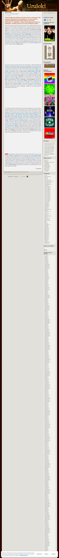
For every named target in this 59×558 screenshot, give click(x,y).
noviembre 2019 (46, 333)
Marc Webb (26, 116)
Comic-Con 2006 (46, 186)
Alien (45, 175)
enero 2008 (46, 488)
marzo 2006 (46, 512)
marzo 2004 (46, 538)
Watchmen (45, 243)
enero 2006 (46, 514)
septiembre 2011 (46, 440)
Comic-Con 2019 (46, 200)
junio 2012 (45, 430)
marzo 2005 (46, 525)
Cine (45, 178)
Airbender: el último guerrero (15, 155)
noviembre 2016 (46, 372)
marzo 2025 (46, 274)
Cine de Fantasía (46, 182)
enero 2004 (46, 540)
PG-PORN (45, 225)
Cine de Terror (46, 183)
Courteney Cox (13, 71)
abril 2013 (45, 419)
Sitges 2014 (46, 231)
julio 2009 (45, 468)
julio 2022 (45, 299)
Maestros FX (46, 219)
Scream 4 (8, 67)
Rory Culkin (38, 71)
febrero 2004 (46, 539)
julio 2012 (45, 429)
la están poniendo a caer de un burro (30, 156)
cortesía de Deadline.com (35, 42)
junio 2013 (45, 417)
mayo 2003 (45, 549)
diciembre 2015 (46, 384)
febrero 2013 (46, 421)
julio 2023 (45, 290)
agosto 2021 (46, 310)
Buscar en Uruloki (49, 246)
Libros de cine (46, 218)
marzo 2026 (46, 261)
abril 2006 (45, 511)
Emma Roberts (24, 71)
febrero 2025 (46, 275)
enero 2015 (46, 396)
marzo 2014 (46, 407)
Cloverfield (45, 185)
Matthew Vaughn (24, 120)
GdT (45, 212)
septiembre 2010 (46, 453)
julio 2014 (45, 403)
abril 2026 (45, 260)
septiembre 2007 (46, 492)
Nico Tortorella (8, 72)
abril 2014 (45, 406)
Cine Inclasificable (46, 184)
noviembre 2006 (46, 503)
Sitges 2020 (46, 237)
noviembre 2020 (46, 320)
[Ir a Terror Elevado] (49, 127)
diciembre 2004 (46, 528)
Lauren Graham (12, 79)
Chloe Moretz (15, 36)
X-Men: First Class (13, 120)
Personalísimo (46, 224)
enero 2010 (46, 462)
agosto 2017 (46, 362)
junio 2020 (45, 325)
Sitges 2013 (46, 230)
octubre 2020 (46, 321)
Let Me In (35, 32)
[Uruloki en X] (47, 20)
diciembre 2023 (46, 287)
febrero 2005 (46, 526)
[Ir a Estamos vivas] (49, 105)
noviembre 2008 (46, 477)
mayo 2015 (45, 392)
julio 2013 (45, 416)
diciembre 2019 (46, 332)
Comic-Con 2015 (46, 196)
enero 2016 (46, 383)
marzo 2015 (46, 394)
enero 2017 (46, 370)
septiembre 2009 (46, 466)
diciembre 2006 (46, 502)
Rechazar (46, 554)
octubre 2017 (46, 360)
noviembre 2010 (46, 451)
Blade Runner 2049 (47, 176)
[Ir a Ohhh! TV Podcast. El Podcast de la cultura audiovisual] (49, 83)
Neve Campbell (35, 70)
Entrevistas (46, 208)
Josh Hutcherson (19, 114)
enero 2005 (46, 527)
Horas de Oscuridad (47, 166)
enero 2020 (46, 331)
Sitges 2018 (46, 235)
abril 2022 (45, 301)
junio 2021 (45, 312)
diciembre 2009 (46, 463)
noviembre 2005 (46, 516)
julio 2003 (45, 547)
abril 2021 (45, 314)
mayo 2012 (45, 431)
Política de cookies (24, 555)
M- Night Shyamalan (37, 155)
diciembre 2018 (46, 345)
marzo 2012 (46, 433)
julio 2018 (45, 350)
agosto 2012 (46, 428)
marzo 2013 (46, 420)
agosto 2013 (46, 415)
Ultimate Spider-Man (15, 116)
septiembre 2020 (46, 322)
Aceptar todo (39, 554)
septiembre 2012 (46, 427)
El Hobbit (45, 207)
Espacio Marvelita (46, 165)
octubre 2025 (46, 266)
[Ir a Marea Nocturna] (49, 116)
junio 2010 (45, 456)
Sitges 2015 (46, 232)
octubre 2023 (46, 288)
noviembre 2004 (46, 529)
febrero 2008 (46, 487)
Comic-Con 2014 (46, 195)
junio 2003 (45, 548)
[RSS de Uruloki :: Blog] (50, 20)
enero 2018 (46, 357)
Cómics (45, 177)
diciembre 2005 (46, 515)
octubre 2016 (46, 373)
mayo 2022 (45, 300)
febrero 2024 (46, 285)
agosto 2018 (46, 349)
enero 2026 (46, 263)
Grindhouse (46, 213)
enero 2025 (46, 276)
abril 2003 (45, 550)
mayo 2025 (45, 272)
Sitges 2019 (46, 236)
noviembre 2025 (46, 265)
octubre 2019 (46, 334)
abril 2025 (45, 273)
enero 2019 (46, 344)
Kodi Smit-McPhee (9, 36)
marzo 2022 (46, 302)
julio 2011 (45, 442)
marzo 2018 (46, 355)
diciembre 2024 (46, 277)
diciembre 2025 (46, 264)
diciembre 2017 (46, 358)
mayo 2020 (45, 326)
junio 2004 (45, 535)
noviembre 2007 (46, 490)
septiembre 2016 (46, 374)
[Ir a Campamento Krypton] (49, 94)
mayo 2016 (45, 379)
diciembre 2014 (46, 397)
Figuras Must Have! (47, 209)
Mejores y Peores (46, 220)
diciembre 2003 (46, 541)
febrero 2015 (46, 395)
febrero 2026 (46, 262)
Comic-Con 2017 (46, 198)
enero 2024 (46, 286)
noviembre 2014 (46, 398)
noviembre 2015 (46, 385)
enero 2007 (46, 501)
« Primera (16, 176)
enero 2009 (46, 475)
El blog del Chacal (46, 164)
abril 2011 (45, 445)
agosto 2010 (46, 454)
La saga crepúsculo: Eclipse (12, 125)
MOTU (45, 221)
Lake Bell (32, 74)
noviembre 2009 (46, 464)
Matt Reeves (7, 33)
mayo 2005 (45, 523)
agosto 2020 (46, 323)
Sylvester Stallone (18, 83)
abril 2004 (45, 537)
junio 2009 (45, 469)
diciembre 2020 (46, 319)
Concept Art (46, 201)
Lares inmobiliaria (46, 167)
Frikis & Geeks (46, 211)
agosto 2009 (46, 467)
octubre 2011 (46, 439)
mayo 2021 (45, 313)
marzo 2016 (46, 381)
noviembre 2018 (46, 346)
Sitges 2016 (46, 233)
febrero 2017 (46, 369)
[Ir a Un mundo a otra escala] (49, 67)
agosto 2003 (46, 546)
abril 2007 (45, 498)
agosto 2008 (46, 480)
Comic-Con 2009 (46, 189)
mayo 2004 (45, 536)
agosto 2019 (46, 336)
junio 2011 (45, 443)
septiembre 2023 (46, 289)
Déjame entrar (28, 33)
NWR (45, 222)
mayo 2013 (45, 418)
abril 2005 (45, 524)
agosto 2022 (46, 298)
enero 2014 (46, 409)
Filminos (45, 210)
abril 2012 (45, 432)
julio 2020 (45, 324)
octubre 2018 (46, 347)
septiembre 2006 (46, 505)
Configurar (53, 554)
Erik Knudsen (35, 67)
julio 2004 (45, 534)
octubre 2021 (46, 308)
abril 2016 (45, 380)
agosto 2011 (46, 441)
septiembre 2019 (46, 335)
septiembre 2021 (46, 309)
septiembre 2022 (46, 297)
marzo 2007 (46, 499)
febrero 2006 (46, 513)
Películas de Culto (46, 169)
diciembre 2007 (46, 489)
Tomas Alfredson (17, 34)
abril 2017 (45, 367)
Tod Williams (15, 124)
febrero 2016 (46, 382)
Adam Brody (22, 67)
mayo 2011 (45, 444)
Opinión (45, 223)
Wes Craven (16, 67)
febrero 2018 (46, 356)
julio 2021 (45, 311)
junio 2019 (45, 338)
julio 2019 (45, 337)
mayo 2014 (45, 405)
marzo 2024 (46, 284)
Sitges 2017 (46, 234)
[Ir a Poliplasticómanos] (49, 138)
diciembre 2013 (46, 410)
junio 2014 (45, 404)
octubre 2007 (46, 491)
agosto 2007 (46, 493)
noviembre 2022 (46, 296)
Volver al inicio (15, 13)
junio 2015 (45, 391)
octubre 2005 (46, 517)
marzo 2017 (46, 368)
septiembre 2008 (46, 479)
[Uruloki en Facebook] (45, 20)
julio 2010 (45, 455)
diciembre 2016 (46, 371)
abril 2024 (45, 283)
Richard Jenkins (23, 36)
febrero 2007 (46, 500)
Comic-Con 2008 (46, 188)
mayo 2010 (45, 457)
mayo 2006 (45, 510)
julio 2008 (45, 481)
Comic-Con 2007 (46, 187)
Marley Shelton (28, 67)
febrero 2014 (46, 408)
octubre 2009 (46, 465)
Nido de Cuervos (46, 168)
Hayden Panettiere (31, 71)
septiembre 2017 (46, 361)
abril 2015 (45, 393)
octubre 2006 (46, 504)
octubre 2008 (46, 478)
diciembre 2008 (46, 476)
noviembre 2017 (46, 359)
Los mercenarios (35, 82)
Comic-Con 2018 (46, 199)
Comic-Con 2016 (46, 197)
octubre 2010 (46, 452)
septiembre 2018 (46, 348)
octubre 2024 (46, 278)
